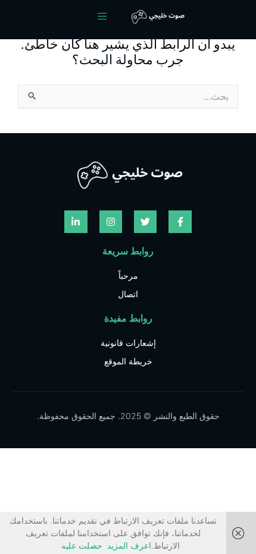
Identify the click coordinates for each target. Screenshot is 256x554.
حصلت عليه (81, 545)
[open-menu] (109, 16)
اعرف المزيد (129, 545)
